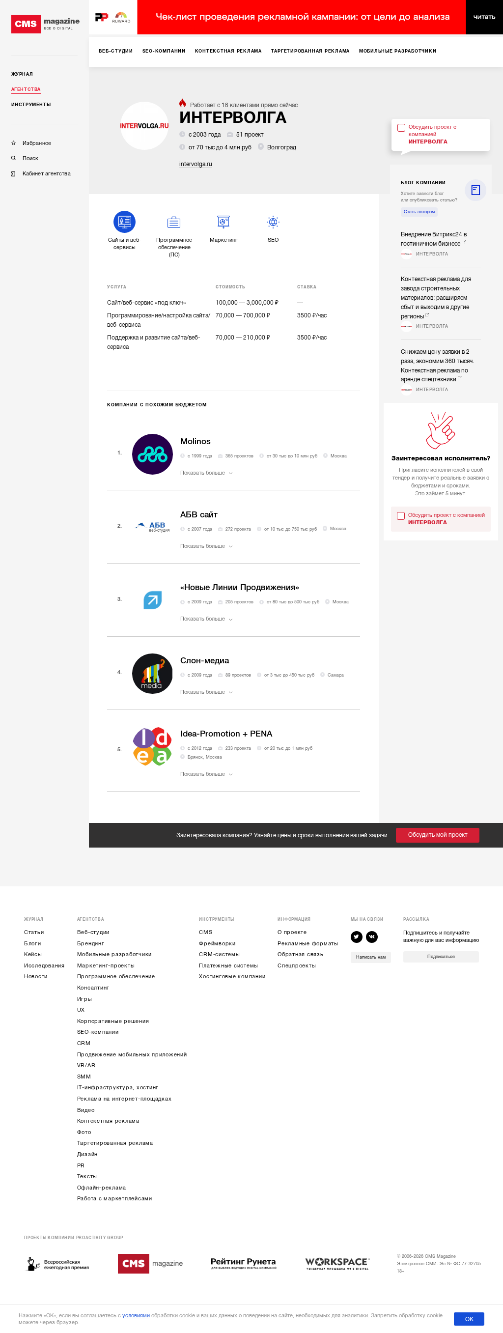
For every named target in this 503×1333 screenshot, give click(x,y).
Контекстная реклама (108, 1121)
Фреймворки (217, 943)
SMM (84, 1076)
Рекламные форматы (308, 943)
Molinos (195, 441)
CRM (84, 1043)
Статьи (34, 932)
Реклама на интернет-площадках (124, 1099)
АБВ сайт (199, 514)
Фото (84, 1132)
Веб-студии (93, 932)
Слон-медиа (204, 660)
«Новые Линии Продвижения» (239, 587)
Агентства (26, 89)
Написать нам (371, 957)
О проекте (292, 932)
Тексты (87, 1176)
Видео (86, 1110)
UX (81, 1010)
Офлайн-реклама (102, 1188)
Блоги (32, 943)
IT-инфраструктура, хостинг (118, 1087)
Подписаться (441, 956)
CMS (205, 932)
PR (81, 1165)
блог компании (423, 182)
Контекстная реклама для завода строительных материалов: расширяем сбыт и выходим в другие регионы (436, 297)
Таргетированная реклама (115, 1143)
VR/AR (86, 1065)
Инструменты (31, 104)
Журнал (22, 74)
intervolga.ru (195, 164)
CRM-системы (219, 954)
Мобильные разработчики (114, 954)
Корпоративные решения (113, 1021)
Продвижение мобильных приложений (132, 1054)
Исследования (44, 965)
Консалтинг (93, 988)
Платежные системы (228, 965)
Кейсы (33, 954)
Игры (84, 999)
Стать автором (419, 211)
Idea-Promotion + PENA (226, 733)
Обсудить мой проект (438, 834)
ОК (469, 1319)
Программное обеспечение (116, 976)
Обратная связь (301, 954)
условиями (136, 1315)
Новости (36, 976)
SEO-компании (98, 1032)
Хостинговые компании (232, 976)
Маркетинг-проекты (106, 965)
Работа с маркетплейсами (114, 1198)
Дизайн (87, 1154)
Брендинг (91, 943)
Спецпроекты (297, 965)
